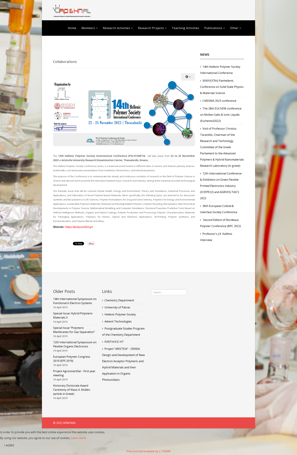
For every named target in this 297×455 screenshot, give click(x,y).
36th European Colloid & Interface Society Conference (218, 209)
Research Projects (151, 28)
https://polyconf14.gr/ (79, 227)
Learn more (78, 438)
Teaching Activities (185, 28)
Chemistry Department (119, 300)
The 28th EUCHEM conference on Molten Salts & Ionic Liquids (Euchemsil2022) (220, 115)
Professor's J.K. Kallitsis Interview (216, 237)
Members (88, 28)
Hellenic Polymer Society (120, 314)
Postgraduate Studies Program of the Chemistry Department (123, 332)
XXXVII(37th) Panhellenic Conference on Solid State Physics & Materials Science (222, 87)
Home (72, 28)
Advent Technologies (118, 321)
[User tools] (188, 77)
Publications (213, 28)
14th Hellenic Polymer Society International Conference (220, 70)
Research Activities (116, 28)
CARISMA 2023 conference (219, 101)
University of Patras (117, 307)
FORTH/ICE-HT (114, 342)
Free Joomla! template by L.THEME (148, 451)
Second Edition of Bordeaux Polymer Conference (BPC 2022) (220, 223)
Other (234, 28)
